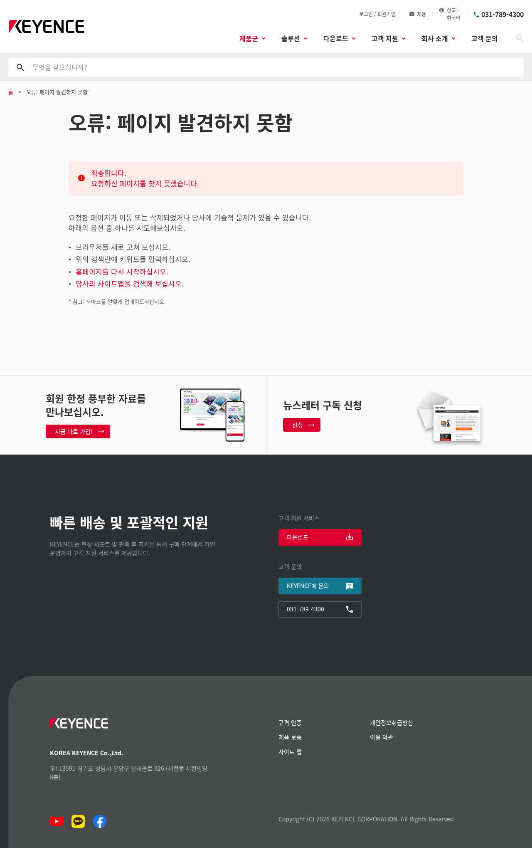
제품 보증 (290, 737)
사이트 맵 (290, 751)
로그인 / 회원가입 (377, 13)
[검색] (520, 38)
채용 (421, 13)
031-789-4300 (502, 14)
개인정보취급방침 (391, 722)
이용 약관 (381, 737)
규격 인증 (290, 722)
